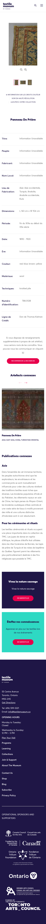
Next (25, 382)
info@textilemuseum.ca (19, 712)
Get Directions (8, 703)
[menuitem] (23, 744)
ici (23, 353)
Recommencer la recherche (23, 361)
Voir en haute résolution (23, 98)
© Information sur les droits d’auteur (23, 95)
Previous (20, 382)
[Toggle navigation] (35, 5)
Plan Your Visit (8, 738)
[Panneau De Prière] (23, 409)
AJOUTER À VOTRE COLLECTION (23, 102)
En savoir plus (23, 598)
